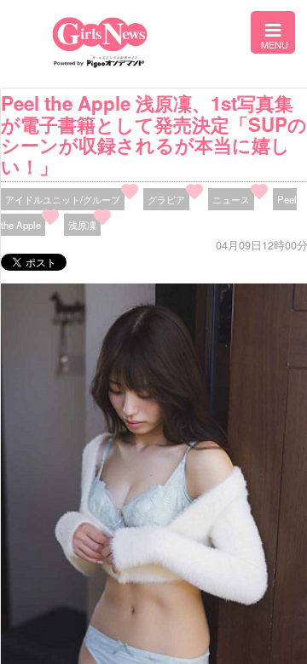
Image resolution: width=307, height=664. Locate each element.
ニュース (231, 199)
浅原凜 (82, 225)
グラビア (166, 199)
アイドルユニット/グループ (62, 199)
